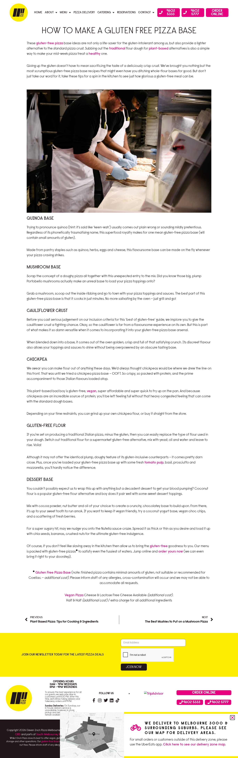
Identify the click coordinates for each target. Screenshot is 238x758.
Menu (63, 12)
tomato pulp (154, 462)
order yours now (170, 551)
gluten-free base (50, 741)
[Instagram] (100, 700)
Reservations (126, 12)
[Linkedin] (112, 700)
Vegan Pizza (74, 595)
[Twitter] (106, 700)
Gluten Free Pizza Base (53, 572)
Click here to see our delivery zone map (194, 744)
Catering (104, 12)
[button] (232, 718)
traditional (117, 48)
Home (38, 12)
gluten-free (159, 546)
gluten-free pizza (49, 43)
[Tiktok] (118, 700)
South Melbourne (46, 734)
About (49, 12)
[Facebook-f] (94, 700)
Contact (144, 12)
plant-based (158, 48)
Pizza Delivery (84, 12)
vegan (91, 391)
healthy (94, 54)
